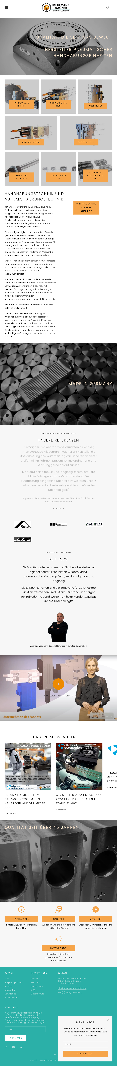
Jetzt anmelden (85, 1053)
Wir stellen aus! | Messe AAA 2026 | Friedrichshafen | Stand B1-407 (79, 799)
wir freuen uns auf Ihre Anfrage (86, 207)
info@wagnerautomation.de (72, 988)
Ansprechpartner (13, 982)
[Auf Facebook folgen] (6, 1047)
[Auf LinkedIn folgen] (20, 1047)
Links (7, 978)
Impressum (37, 986)
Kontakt (58, 919)
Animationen (11, 997)
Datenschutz (37, 993)
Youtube (95, 919)
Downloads (58, 948)
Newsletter (10, 990)
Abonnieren (15, 1038)
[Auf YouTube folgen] (13, 1047)
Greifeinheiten (86, 142)
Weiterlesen (10, 813)
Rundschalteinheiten (22, 104)
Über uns (35, 978)
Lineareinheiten (31, 142)
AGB (33, 990)
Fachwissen (21, 919)
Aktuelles (9, 986)
